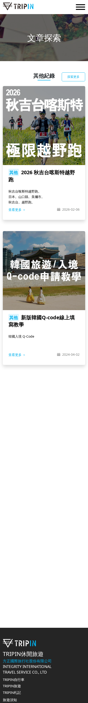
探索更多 (73, 77)
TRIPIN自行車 (13, 679)
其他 (13, 172)
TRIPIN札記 (12, 692)
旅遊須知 (10, 699)
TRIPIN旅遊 (12, 685)
